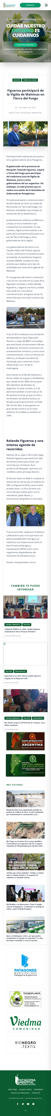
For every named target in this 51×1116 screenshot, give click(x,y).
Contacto (30, 5)
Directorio (12, 1089)
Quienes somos (25, 1089)
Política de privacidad (20, 1093)
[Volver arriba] (25, 1111)
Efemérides (38, 1089)
